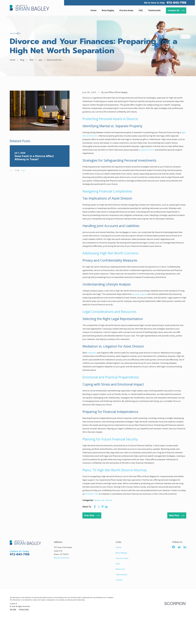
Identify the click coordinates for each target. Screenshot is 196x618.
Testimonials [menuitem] (154, 10)
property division (146, 149)
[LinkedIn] (185, 547)
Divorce (108, 500)
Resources (120, 569)
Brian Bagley (121, 552)
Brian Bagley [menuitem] (108, 10)
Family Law (99, 500)
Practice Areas (122, 558)
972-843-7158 (176, 2)
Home (118, 547)
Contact (119, 580)
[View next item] (22, 170)
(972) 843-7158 (91, 494)
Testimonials (121, 574)
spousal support (139, 294)
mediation (91, 352)
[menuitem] (13, 609)
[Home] (29, 8)
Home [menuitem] (93, 10)
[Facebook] (173, 547)
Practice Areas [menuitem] (126, 10)
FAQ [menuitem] (141, 10)
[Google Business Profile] (179, 547)
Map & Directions (61, 557)
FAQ (117, 563)
